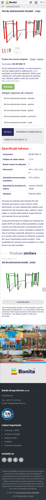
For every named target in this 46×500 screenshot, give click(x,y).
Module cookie (10, 438)
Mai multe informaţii (10, 81)
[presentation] (2, 289)
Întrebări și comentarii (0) (29, 132)
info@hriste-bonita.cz (17, 403)
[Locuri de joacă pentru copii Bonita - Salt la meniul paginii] (11, 2)
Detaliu (7, 132)
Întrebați (8, 86)
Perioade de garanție (13, 445)
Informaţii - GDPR (11, 430)
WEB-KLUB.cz (22, 496)
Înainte (40, 59)
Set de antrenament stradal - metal (18, 262)
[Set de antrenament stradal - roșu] (6, 50)
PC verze (30, 496)
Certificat (8, 442)
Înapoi (33, 59)
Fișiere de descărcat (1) (15, 140)
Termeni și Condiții (12, 434)
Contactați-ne (7, 396)
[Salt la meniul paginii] (3, 6)
